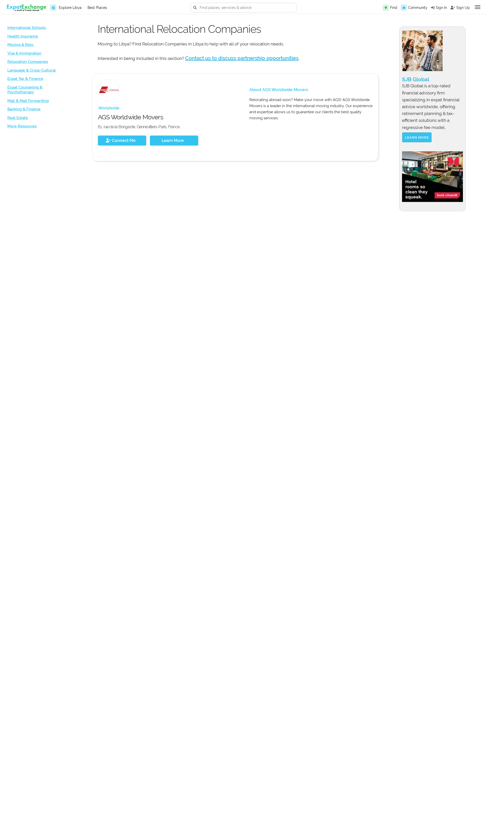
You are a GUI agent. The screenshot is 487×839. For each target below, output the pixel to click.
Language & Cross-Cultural (31, 70)
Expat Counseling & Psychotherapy (24, 90)
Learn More (173, 140)
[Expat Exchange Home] (26, 8)
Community (417, 8)
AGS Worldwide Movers (130, 117)
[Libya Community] (404, 8)
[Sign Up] (452, 7)
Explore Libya (70, 8)
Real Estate (17, 118)
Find (393, 8)
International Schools (26, 27)
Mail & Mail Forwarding (28, 100)
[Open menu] (477, 7)
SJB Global (415, 79)
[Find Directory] (386, 8)
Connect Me (123, 140)
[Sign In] (432, 7)
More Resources (22, 126)
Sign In (441, 8)
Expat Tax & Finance (25, 78)
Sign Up (463, 8)
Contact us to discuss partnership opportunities (242, 58)
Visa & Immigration (24, 53)
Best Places (97, 8)
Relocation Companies (27, 61)
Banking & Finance (24, 109)
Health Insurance (22, 36)
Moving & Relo (20, 44)
